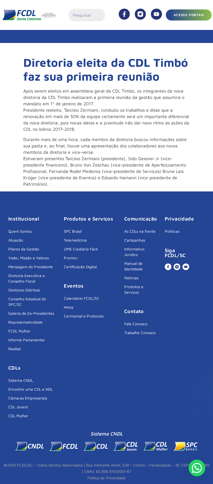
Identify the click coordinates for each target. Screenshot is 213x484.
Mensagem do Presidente (30, 266)
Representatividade (25, 322)
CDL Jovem (18, 406)
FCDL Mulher (19, 331)
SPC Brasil (73, 231)
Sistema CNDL (20, 380)
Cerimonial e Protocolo (84, 316)
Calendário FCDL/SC (81, 298)
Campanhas (134, 240)
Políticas (172, 231)
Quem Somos (20, 231)
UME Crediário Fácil (81, 249)
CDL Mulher (18, 415)
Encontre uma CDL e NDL (30, 389)
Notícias (131, 277)
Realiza (14, 348)
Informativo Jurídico (134, 252)
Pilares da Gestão (23, 249)
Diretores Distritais (24, 290)
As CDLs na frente (140, 231)
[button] (197, 468)
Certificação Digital (80, 266)
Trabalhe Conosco (140, 332)
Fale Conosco (136, 323)
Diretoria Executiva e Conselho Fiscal (26, 278)
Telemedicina (75, 240)
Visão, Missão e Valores (28, 257)
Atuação (15, 240)
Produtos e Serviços (133, 289)
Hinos (68, 307)
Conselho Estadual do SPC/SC (27, 301)
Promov (71, 257)
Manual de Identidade (133, 266)
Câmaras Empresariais (27, 398)
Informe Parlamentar (26, 339)
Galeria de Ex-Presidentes (31, 313)
